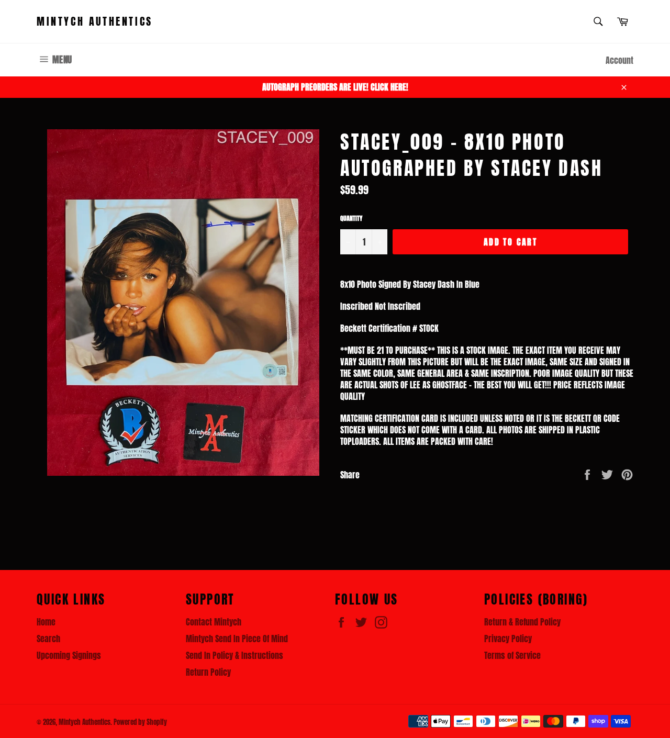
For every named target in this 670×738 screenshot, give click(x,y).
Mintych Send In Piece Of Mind (237, 638)
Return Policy (208, 672)
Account (619, 60)
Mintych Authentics (95, 21)
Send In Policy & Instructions (234, 655)
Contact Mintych (213, 622)
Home (46, 622)
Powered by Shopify (140, 722)
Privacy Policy (508, 638)
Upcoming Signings (69, 655)
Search (48, 638)
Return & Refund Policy (522, 622)
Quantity (351, 218)
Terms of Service (512, 655)
